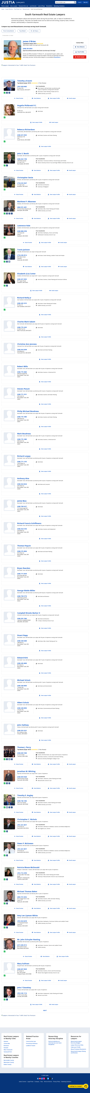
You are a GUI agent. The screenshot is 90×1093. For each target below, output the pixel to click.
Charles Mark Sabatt (26, 321)
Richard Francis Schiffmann (29, 523)
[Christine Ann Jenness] (9, 348)
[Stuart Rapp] (9, 639)
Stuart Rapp (22, 635)
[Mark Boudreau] (9, 438)
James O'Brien (29, 41)
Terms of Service (48, 1081)
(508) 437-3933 (22, 135)
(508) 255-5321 (22, 730)
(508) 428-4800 (22, 663)
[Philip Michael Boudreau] (9, 415)
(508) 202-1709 (22, 159)
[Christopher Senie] (9, 182)
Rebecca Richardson (26, 129)
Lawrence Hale (23, 225)
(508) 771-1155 (22, 462)
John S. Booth (23, 153)
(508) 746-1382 (22, 801)
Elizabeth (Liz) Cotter (26, 273)
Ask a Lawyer (14, 6)
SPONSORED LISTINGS (8, 35)
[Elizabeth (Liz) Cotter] (9, 278)
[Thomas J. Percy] (9, 751)
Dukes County (7, 1064)
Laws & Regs (41, 6)
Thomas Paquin (24, 545)
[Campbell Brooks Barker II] (9, 617)
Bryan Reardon (23, 568)
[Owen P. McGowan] (9, 847)
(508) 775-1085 (22, 417)
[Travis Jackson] (9, 254)
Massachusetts (26, 9)
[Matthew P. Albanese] (9, 206)
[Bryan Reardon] (9, 572)
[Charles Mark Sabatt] (9, 326)
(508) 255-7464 (22, 618)
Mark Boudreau (24, 433)
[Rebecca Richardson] (9, 134)
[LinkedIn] (38, 1078)
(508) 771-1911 (22, 394)
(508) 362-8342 (22, 484)
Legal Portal (30, 1081)
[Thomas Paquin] (9, 550)
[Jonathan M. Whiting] (9, 775)
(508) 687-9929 (22, 969)
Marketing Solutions (59, 6)
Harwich (6, 1047)
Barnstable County (9, 1060)
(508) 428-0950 (22, 686)
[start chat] (85, 1086)
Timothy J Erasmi (24, 81)
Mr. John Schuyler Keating (28, 939)
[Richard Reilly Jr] (9, 302)
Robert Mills (22, 366)
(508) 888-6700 (22, 231)
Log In (79, 2)
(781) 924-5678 (22, 921)
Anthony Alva (23, 478)
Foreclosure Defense (31, 1043)
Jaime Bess (22, 501)
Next (45, 1010)
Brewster (6, 1045)
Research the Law (23, 6)
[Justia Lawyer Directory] (8, 2)
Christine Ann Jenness (27, 344)
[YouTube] (40, 1078)
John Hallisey (23, 725)
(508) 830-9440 (22, 777)
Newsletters (49, 6)
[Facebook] (42, 1078)
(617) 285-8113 (22, 945)
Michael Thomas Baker (27, 891)
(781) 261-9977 (22, 825)
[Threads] (46, 1078)
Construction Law (31, 1041)
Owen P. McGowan (25, 843)
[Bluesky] (48, 1078)
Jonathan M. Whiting (26, 771)
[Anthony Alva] (9, 482)
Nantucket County (9, 1062)
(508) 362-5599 (22, 350)
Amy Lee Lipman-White (27, 915)
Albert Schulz (23, 702)
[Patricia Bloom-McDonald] (9, 871)
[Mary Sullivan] (9, 968)
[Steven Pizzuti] (9, 393)
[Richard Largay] (9, 460)
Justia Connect (22, 1081)
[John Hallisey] (9, 729)
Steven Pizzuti (23, 389)
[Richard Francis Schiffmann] (9, 527)
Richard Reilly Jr (24, 297)
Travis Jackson (23, 249)
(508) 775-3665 (22, 372)
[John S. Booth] (9, 157)
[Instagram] (44, 1078)
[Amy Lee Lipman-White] (9, 920)
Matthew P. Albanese (26, 201)
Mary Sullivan (23, 963)
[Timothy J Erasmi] (9, 85)
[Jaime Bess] (9, 505)
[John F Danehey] (9, 992)
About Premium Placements (78, 1049)
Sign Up (85, 2)
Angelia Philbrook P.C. (26, 105)
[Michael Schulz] (9, 684)
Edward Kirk (22, 657)
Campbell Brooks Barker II (28, 613)
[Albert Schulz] (9, 707)
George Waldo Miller (26, 590)
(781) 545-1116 (22, 993)
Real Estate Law (17, 9)
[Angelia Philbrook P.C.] (9, 109)
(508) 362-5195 (22, 529)
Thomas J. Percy (24, 747)
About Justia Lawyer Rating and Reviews (78, 1052)
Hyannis (6, 1041)
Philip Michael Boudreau (28, 411)
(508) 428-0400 (22, 641)
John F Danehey (24, 987)
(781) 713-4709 (22, 873)
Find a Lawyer (5, 6)
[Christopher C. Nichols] (9, 823)
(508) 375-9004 (22, 551)
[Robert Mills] (9, 370)
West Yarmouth (8, 1049)
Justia (2, 9)
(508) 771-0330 (22, 574)
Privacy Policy (56, 1081)
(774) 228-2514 (22, 255)
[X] (50, 1078)
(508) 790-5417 (22, 506)
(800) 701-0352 (22, 897)
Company (36, 1081)
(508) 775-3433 (22, 327)
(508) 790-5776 (22, 596)
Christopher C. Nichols (27, 819)
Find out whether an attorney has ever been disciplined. (55, 1043)
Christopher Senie (25, 177)
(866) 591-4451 (22, 207)
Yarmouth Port (8, 1052)
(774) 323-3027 (22, 183)
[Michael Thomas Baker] (9, 895)
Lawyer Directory (9, 9)
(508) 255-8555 (27, 49)
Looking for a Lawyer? (76, 1086)
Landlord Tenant (30, 1045)
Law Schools (33, 6)
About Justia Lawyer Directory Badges (76, 1042)
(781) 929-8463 (22, 86)
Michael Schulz (23, 680)
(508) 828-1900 (22, 753)
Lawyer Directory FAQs (77, 1045)
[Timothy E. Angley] (9, 799)
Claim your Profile (75, 1047)
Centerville (7, 1043)
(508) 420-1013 (22, 303)
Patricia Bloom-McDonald (28, 867)
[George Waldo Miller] (9, 595)
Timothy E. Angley (25, 795)
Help (41, 1081)
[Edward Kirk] (9, 662)
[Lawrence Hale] (9, 230)
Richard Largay (23, 456)
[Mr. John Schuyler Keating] (9, 944)
